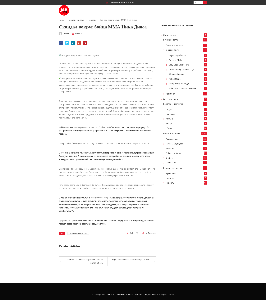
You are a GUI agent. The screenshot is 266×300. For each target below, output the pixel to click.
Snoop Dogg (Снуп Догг (179, 83)
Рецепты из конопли (172, 168)
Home (61, 20)
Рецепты (170, 182)
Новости (92, 20)
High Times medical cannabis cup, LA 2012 (131, 259)
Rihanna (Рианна (176, 74)
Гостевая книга (170, 99)
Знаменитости (173, 50)
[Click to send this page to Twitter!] (67, 43)
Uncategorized (169, 35)
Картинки (170, 114)
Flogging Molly (175, 60)
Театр (169, 123)
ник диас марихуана (78, 233)
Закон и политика (174, 45)
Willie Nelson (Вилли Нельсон (182, 88)
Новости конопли (76, 20)
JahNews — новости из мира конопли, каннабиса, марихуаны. (132, 295)
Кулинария (171, 173)
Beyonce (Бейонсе (177, 55)
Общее (169, 158)
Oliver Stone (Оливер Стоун (181, 69)
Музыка (169, 118)
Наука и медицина (174, 143)
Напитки (170, 178)
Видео (169, 109)
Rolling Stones (175, 79)
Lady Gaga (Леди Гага (179, 64)
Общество (171, 162)
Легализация (172, 139)
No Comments (150, 233)
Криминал (170, 93)
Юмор (169, 128)
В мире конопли (170, 39)
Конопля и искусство (173, 104)
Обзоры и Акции (173, 153)
